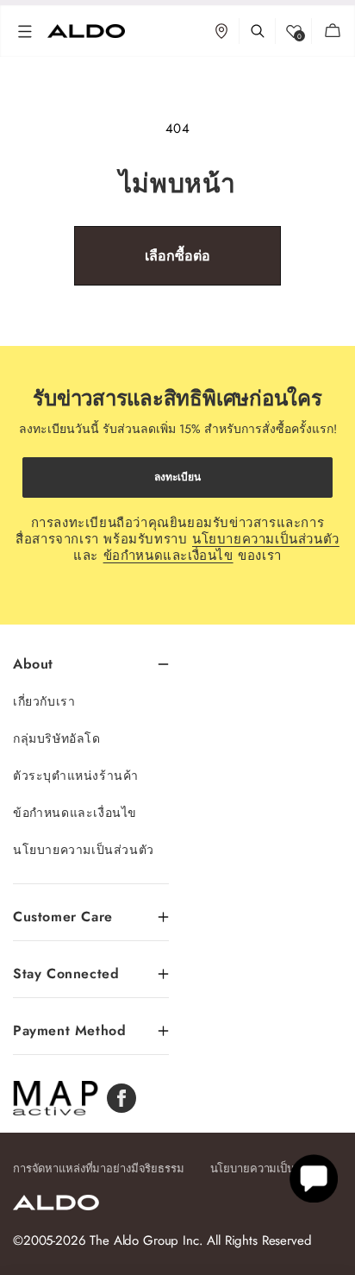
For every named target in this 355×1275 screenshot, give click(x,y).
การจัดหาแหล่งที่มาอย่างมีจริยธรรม (98, 1168)
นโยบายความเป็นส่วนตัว (265, 539)
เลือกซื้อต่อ (177, 256)
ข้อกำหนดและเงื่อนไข (168, 555)
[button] (25, 31)
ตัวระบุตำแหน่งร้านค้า (76, 775)
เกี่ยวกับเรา (44, 701)
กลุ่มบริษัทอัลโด (57, 738)
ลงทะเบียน (177, 477)
